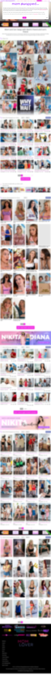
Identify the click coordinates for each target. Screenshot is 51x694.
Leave (47, 17)
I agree (24, 17)
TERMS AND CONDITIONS (42, 9)
